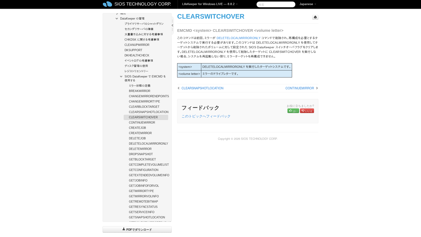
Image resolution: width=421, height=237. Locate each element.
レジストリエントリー (136, 71)
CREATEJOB (137, 127)
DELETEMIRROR (140, 149)
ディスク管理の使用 (136, 66)
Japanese (307, 4)
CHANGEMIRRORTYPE (144, 101)
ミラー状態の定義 (139, 85)
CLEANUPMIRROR (137, 45)
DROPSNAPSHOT (141, 154)
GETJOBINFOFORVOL (144, 185)
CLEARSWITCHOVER (143, 117)
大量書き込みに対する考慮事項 (144, 34)
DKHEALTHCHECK (137, 55)
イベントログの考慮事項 (139, 60)
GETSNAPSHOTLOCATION (147, 217)
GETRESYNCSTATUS (143, 206)
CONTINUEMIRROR (142, 122)
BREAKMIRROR (139, 91)
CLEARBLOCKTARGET (144, 106)
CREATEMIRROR (140, 133)
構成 (123, 13)
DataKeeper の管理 (132, 18)
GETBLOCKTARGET (142, 159)
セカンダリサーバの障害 (139, 29)
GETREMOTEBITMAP (143, 201)
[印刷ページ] (315, 17)
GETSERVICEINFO (141, 212)
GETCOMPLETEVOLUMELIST (148, 164)
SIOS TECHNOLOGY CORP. (142, 4)
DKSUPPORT (133, 50)
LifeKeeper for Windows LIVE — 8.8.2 (208, 4)
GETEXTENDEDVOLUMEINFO (148, 175)
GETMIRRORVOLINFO (144, 196)
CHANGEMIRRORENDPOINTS (148, 96)
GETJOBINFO (138, 180)
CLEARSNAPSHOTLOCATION (148, 112)
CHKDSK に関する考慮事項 (142, 39)
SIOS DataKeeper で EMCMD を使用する (145, 78)
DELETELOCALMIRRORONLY (148, 143)
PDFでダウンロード (138, 229)
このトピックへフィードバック (206, 115)
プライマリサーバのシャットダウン (144, 23)
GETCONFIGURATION (143, 170)
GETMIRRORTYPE (141, 191)
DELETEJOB (137, 138)
